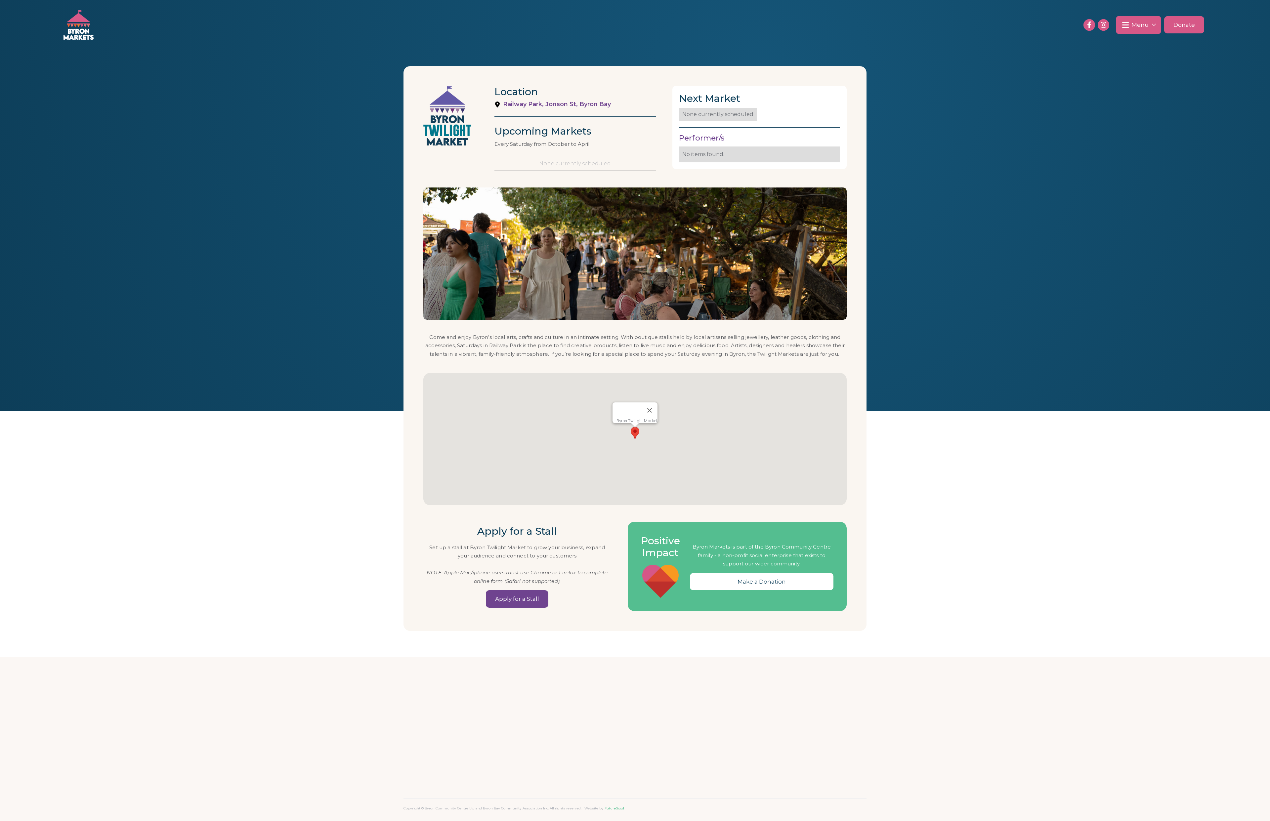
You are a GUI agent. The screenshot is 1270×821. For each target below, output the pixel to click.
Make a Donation (762, 581)
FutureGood (614, 808)
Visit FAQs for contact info (674, 700)
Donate (1184, 24)
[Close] (649, 410)
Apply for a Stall (517, 598)
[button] (1138, 25)
